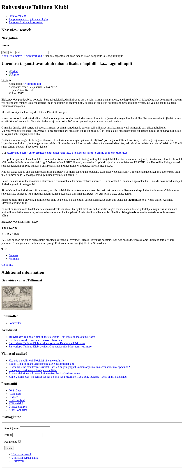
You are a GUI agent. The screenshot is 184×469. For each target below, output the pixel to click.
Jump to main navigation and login (28, 19)
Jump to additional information (26, 22)
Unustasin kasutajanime (25, 457)
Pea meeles (10, 441)
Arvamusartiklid (33, 55)
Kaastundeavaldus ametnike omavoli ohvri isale (36, 340)
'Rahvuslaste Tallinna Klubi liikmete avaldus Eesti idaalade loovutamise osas (52, 336)
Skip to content (17, 15)
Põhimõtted (15, 55)
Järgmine (14, 258)
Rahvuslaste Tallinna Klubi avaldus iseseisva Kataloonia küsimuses (47, 343)
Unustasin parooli (21, 454)
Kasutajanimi (11, 428)
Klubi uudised (17, 400)
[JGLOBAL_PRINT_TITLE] (13, 71)
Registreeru (18, 460)
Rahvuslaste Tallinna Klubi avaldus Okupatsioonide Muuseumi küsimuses (51, 346)
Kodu (4, 55)
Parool (8, 434)
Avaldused (15, 393)
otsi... (12, 52)
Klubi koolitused (18, 409)
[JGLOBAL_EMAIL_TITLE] (14, 74)
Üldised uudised (18, 406)
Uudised (13, 396)
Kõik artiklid (16, 403)
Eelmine (13, 255)
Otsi (5, 52)
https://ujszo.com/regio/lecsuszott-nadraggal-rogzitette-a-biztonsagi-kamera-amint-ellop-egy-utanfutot (66, 152)
